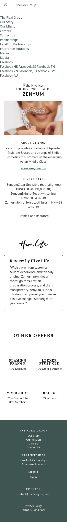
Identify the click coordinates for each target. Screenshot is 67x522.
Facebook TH (46, 67)
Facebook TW (45, 71)
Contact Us (7, 35)
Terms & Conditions (33, 510)
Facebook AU (9, 75)
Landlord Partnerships (16, 44)
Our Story (6, 22)
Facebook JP (27, 71)
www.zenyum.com (33, 168)
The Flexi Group (11, 17)
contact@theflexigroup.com (33, 494)
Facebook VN (9, 71)
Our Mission (8, 26)
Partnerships (9, 40)
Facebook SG (27, 67)
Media (4, 53)
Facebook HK (9, 67)
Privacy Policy (33, 506)
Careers (5, 31)
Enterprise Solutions (14, 49)
